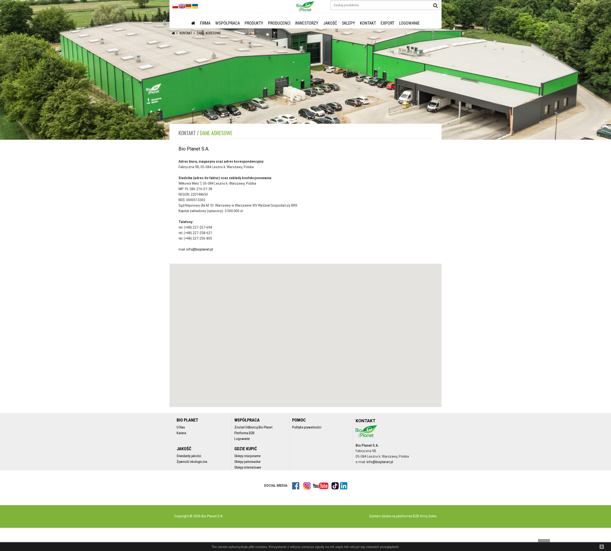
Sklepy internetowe (247, 467)
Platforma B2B (244, 433)
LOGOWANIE (409, 23)
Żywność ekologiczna (192, 462)
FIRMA (205, 23)
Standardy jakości (189, 456)
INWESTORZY (306, 23)
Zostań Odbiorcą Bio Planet (253, 427)
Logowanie (242, 439)
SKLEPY (348, 23)
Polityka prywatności (306, 427)
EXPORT (387, 23)
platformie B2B (407, 516)
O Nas (181, 427)
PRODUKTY (254, 23)
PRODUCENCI (279, 23)
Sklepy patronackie (247, 462)
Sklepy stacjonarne (247, 456)
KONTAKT (368, 23)
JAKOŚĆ (330, 23)
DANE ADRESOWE (209, 33)
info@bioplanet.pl (199, 249)
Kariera (181, 433)
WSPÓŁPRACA (227, 23)
